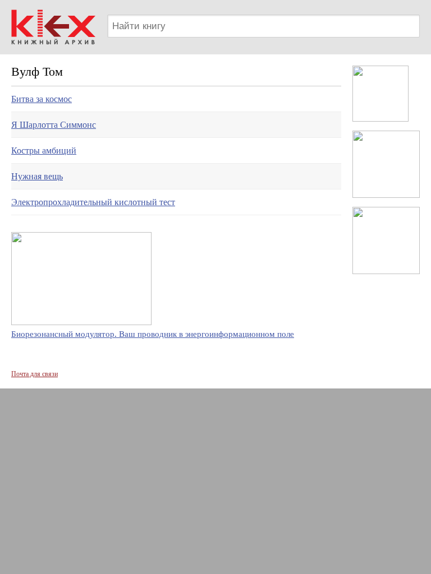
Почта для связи (34, 374)
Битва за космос (41, 99)
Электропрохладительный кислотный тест (93, 202)
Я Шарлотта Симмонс (53, 124)
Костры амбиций (43, 150)
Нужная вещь (37, 176)
